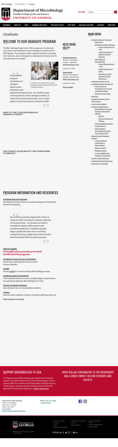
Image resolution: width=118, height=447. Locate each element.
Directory (111, 25)
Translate (32, 4)
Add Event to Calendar (99, 164)
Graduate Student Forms (100, 82)
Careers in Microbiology (100, 158)
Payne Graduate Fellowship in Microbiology (101, 143)
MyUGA (56, 425)
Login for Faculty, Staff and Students (14, 411)
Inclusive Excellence (86, 25)
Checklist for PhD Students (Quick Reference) (104, 76)
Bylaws (101, 116)
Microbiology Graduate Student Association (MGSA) (103, 111)
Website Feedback (75, 425)
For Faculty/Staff (57, 25)
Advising (94, 96)
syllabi (12, 271)
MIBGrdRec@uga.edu (71, 79)
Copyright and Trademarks (78, 421)
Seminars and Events (39, 25)
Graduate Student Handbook (102, 84)
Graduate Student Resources (102, 161)
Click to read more (41, 388)
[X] (66, 432)
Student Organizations (99, 107)
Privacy (73, 423)
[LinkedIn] (76, 432)
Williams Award (101, 151)
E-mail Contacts (45, 403)
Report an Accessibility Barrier (94, 421)
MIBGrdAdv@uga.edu (71, 65)
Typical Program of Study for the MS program (105, 54)
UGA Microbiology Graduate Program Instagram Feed (85, 401)
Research (100, 25)
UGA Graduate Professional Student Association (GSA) (103, 131)
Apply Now (71, 25)
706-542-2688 (51, 401)
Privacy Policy (6, 409)
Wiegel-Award (100, 148)
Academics (6, 25)
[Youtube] (74, 432)
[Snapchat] (71, 432)
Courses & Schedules (99, 104)
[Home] (33, 12)
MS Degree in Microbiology (105, 45)
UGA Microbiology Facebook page (80, 401)
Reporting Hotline (93, 426)
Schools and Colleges (59, 421)
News (26, 25)
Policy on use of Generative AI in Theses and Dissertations (103, 89)
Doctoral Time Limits (103, 94)
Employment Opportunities (61, 427)
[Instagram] (69, 432)
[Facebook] (63, 432)
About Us (17, 25)
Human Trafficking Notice (95, 424)
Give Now (81, 12)
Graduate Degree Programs (101, 40)
